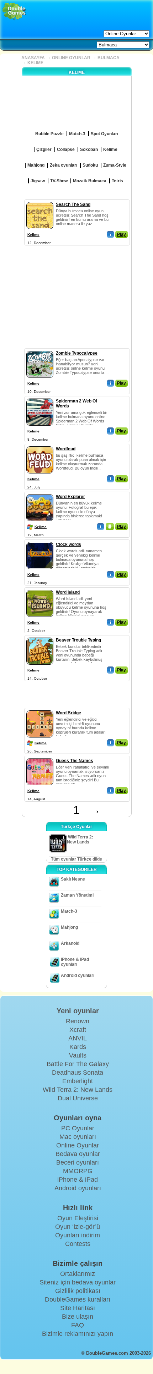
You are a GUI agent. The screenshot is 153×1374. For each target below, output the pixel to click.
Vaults (77, 1055)
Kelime (33, 235)
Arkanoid (70, 943)
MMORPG (78, 1171)
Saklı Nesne (73, 879)
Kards (77, 1046)
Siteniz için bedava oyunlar (77, 1282)
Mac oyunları (77, 1136)
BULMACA (108, 57)
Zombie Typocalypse (76, 353)
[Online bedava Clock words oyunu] (39, 540)
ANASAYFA (33, 57)
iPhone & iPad (77, 1179)
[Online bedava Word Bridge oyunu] (39, 708)
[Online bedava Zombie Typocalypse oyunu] (39, 349)
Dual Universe (78, 1098)
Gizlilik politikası (77, 1290)
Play (121, 234)
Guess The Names (74, 760)
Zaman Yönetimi (77, 895)
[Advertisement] (76, 291)
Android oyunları (77, 975)
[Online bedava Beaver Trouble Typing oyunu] (39, 636)
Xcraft (77, 1029)
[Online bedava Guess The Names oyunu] (39, 756)
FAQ (77, 1325)
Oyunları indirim (77, 1235)
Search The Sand (73, 204)
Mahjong (69, 927)
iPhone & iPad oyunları (75, 962)
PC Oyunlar (77, 1128)
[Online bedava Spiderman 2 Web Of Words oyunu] (39, 397)
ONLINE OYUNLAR (71, 57)
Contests (77, 1243)
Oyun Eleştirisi (77, 1218)
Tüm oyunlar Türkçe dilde (76, 859)
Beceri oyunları (77, 1162)
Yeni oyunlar (78, 1011)
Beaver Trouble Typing (78, 640)
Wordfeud (65, 448)
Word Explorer (70, 496)
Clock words (68, 544)
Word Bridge (68, 712)
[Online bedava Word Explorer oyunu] (39, 492)
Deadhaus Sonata (77, 1072)
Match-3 (69, 911)
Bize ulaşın (77, 1316)
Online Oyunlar (77, 1145)
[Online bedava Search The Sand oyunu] (39, 200)
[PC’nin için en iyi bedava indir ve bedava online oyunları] (14, 11)
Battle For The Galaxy (78, 1064)
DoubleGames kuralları (77, 1299)
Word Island (68, 592)
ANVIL (77, 1038)
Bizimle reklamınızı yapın (77, 1333)
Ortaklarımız (77, 1273)
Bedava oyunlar (78, 1153)
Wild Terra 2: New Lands (77, 1089)
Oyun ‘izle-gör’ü (77, 1226)
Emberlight (77, 1081)
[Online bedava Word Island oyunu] (39, 588)
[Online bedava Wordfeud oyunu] (39, 444)
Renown (77, 1021)
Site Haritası (77, 1308)
